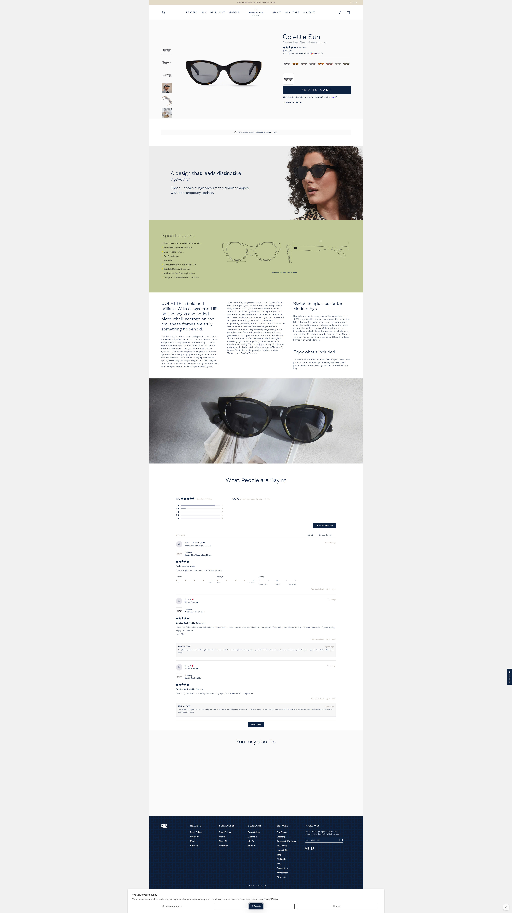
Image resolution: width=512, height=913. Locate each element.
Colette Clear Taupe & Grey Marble (198, 555)
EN (351, 2)
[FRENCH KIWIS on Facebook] (312, 848)
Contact (309, 12)
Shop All (194, 845)
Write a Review (327, 526)
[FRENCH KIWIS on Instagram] (307, 848)
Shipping (281, 836)
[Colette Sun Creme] (338, 63)
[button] (295, 47)
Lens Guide (282, 850)
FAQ (279, 863)
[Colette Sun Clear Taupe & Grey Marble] (312, 63)
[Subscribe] (341, 840)
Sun (204, 12)
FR (356, 2)
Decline (337, 906)
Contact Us (282, 868)
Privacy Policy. (271, 899)
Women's (194, 836)
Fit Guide (281, 859)
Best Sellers (196, 832)
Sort (311, 535)
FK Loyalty (273, 132)
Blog (279, 854)
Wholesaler (282, 872)
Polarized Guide (293, 102)
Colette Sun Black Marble (194, 612)
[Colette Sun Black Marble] (287, 63)
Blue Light (217, 12)
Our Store (292, 12)
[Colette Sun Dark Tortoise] (346, 63)
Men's (193, 841)
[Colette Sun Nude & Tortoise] (295, 63)
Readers (191, 12)
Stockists (281, 877)
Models (234, 12)
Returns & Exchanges (287, 841)
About (277, 12)
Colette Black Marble (193, 678)
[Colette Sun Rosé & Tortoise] (304, 63)
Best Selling (225, 832)
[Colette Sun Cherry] (329, 63)
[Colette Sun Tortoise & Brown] (321, 63)
